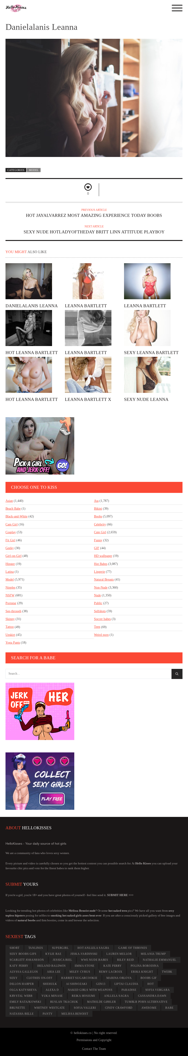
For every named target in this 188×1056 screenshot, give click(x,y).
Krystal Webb (21, 995)
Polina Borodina (145, 965)
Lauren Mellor (119, 953)
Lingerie (99, 571)
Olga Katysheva (23, 990)
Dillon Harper (22, 984)
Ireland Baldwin (51, 965)
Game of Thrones (132, 948)
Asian (9, 501)
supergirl (60, 948)
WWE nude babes (94, 959)
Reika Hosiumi (83, 995)
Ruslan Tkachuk (64, 1001)
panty (48, 1013)
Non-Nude (101, 587)
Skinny (10, 619)
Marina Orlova (119, 978)
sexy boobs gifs (23, 953)
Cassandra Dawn (152, 995)
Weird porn (101, 635)
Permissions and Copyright (94, 1040)
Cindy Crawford (119, 1007)
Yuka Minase (52, 995)
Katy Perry (19, 965)
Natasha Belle (22, 1013)
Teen (97, 627)
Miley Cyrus (79, 971)
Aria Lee (54, 971)
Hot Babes (100, 564)
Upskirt (10, 635)
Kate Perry (112, 965)
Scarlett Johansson (27, 959)
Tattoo (10, 627)
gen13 (100, 984)
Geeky (10, 548)
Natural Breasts (104, 579)
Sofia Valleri (85, 1007)
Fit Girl (10, 540)
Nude (97, 595)
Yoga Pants (13, 642)
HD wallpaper (103, 556)
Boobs (98, 516)
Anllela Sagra (116, 995)
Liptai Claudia (126, 984)
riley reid (125, 959)
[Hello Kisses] (72, 8)
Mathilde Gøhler (101, 1001)
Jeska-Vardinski (83, 953)
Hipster (10, 564)
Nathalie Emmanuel (159, 959)
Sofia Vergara (157, 990)
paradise (129, 990)
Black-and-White (17, 516)
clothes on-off (40, 978)
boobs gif (149, 978)
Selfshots (100, 611)
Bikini (98, 508)
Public (98, 603)
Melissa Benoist (74, 1013)
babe (169, 1007)
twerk (167, 971)
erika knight (142, 971)
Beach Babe (13, 508)
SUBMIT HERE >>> (120, 895)
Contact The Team (94, 1048)
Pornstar (11, 603)
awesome (148, 1007)
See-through (13, 611)
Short (14, 948)
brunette (17, 1007)
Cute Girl (100, 532)
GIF (96, 548)
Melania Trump (153, 953)
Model (34, 170)
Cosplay (11, 532)
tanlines (35, 948)
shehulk (50, 984)
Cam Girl (12, 524)
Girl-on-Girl (14, 556)
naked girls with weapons (90, 990)
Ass (96, 501)
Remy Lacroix (110, 971)
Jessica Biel (62, 959)
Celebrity (100, 524)
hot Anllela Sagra (93, 948)
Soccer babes (102, 619)
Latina (10, 571)
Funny (98, 540)
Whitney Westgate (49, 1007)
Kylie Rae (53, 953)
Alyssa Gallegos (24, 971)
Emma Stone (85, 965)
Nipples (10, 587)
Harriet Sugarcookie (79, 978)
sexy (14, 978)
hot (150, 984)
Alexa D (52, 990)
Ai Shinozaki (76, 984)
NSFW (10, 595)
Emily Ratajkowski (25, 1001)
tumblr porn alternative (146, 1001)
